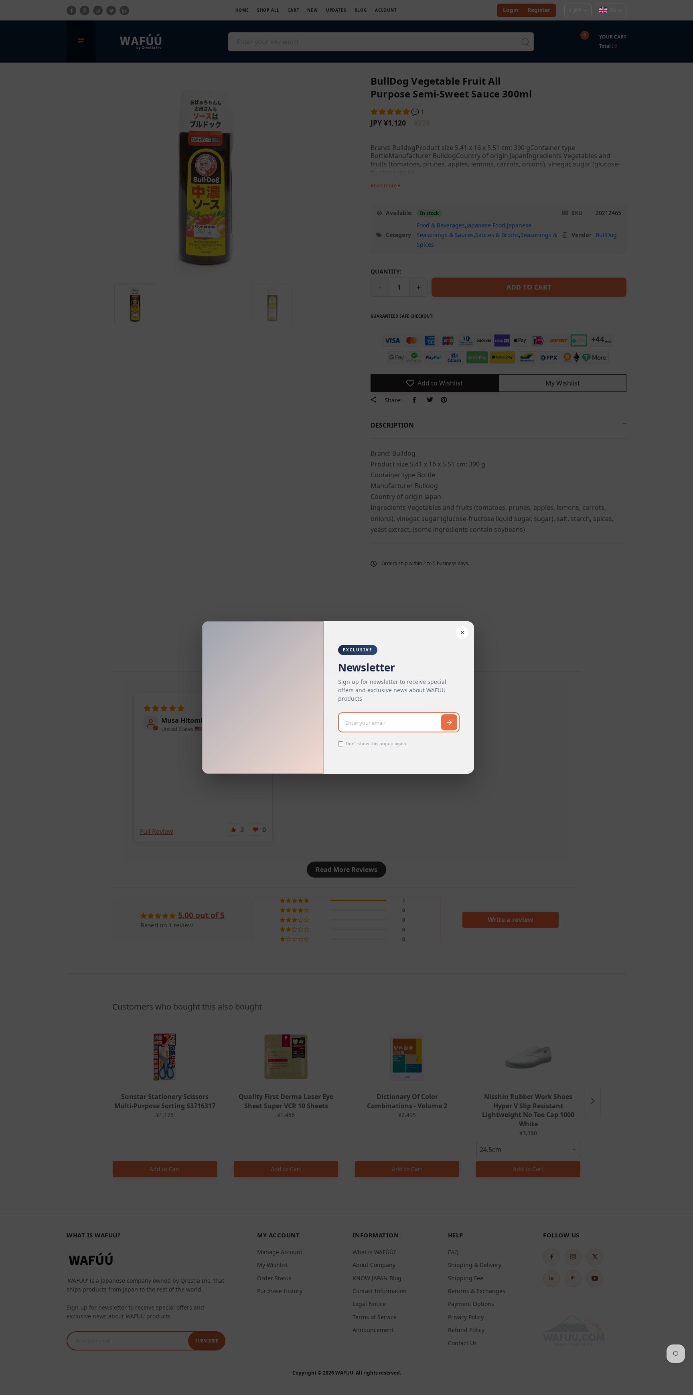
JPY (575, 10)
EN (612, 10)
